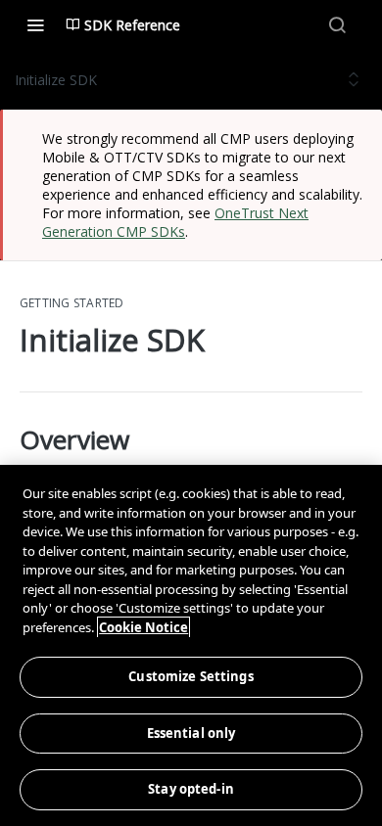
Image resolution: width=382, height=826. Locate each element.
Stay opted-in (191, 789)
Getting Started (72, 303)
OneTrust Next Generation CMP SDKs (175, 222)
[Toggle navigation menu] (35, 24)
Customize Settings (190, 676)
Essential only (191, 733)
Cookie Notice (143, 627)
